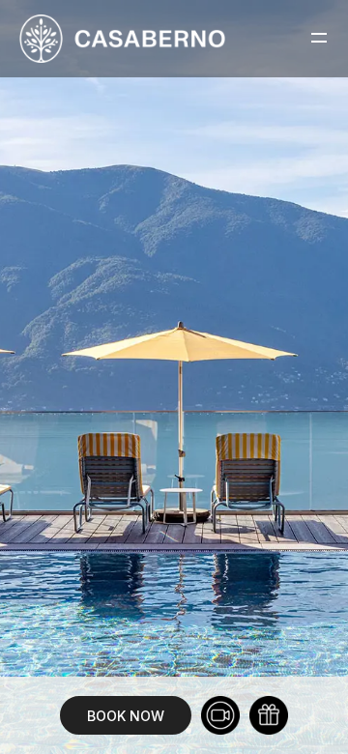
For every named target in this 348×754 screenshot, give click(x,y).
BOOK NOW (125, 716)
